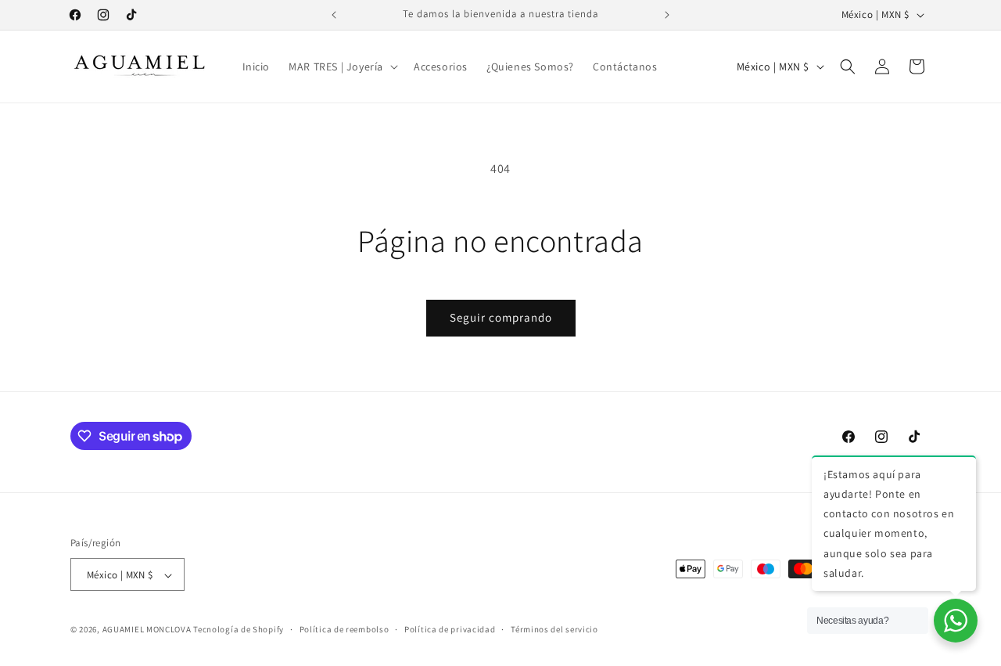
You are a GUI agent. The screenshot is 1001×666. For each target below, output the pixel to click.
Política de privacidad (449, 629)
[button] (341, 66)
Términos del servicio (554, 629)
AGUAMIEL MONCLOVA (147, 630)
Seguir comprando (501, 317)
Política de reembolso (344, 629)
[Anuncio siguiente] (667, 15)
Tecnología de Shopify (238, 630)
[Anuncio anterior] (334, 15)
